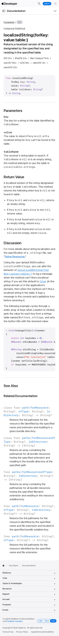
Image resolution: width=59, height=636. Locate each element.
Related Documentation (21, 396)
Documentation (16, 10)
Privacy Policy (22, 632)
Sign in (47, 4)
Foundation (9, 22)
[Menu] (55, 3)
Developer (13, 566)
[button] (39, 3)
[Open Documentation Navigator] (4, 11)
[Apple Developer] (9, 3)
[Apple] (4, 565)
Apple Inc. (22, 628)
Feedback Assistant (14, 621)
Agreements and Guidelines (42, 632)
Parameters (13, 111)
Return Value (14, 177)
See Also (11, 386)
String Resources (15, 256)
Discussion (12, 243)
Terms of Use (7, 632)
